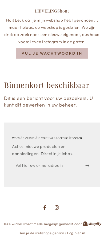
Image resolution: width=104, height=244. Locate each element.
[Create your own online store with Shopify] (92, 224)
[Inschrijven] (88, 166)
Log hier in (76, 233)
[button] (52, 53)
